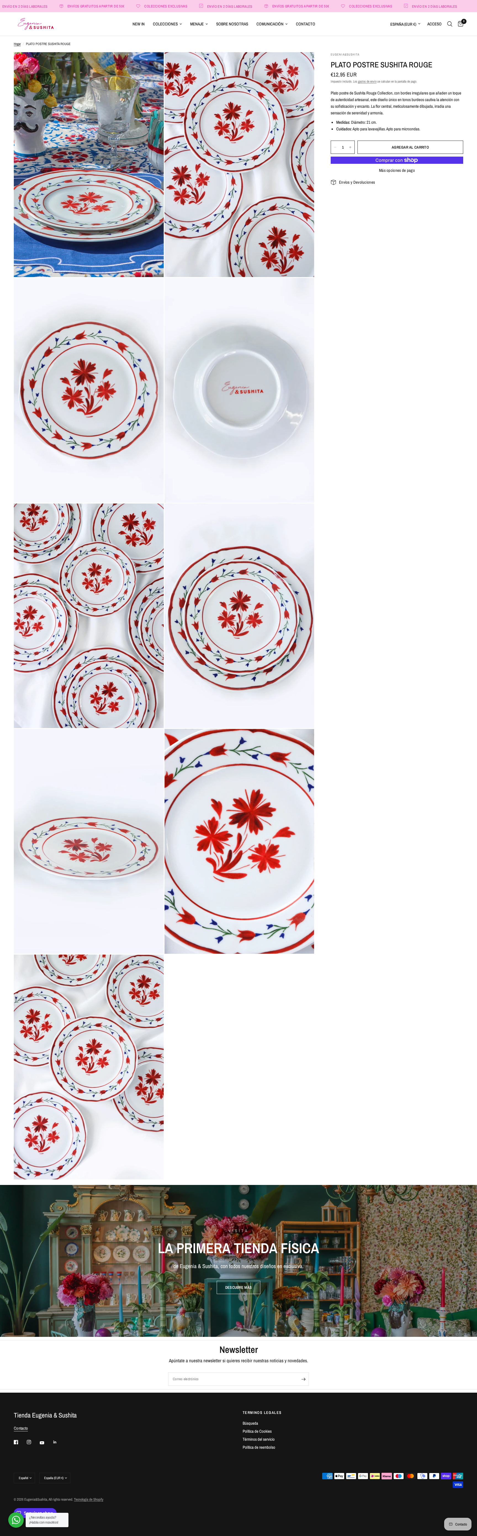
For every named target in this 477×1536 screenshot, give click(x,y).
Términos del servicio (259, 1439)
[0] (459, 24)
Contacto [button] (21, 1428)
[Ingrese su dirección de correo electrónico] (303, 1379)
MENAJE (197, 24)
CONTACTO (305, 24)
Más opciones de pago (397, 170)
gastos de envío (367, 81)
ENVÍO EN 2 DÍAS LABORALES (162, 6)
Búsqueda (250, 1423)
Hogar (17, 44)
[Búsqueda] (449, 24)
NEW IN (138, 24)
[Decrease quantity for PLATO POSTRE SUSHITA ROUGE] (335, 147)
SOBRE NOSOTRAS (232, 24)
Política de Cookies (257, 1431)
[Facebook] (20, 1442)
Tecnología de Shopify (88, 1499)
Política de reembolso (259, 1447)
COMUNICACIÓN (269, 24)
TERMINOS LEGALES (262, 1412)
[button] (238, 1287)
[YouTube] (46, 1443)
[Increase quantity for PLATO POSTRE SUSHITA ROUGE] (350, 147)
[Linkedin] (59, 1442)
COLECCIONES (165, 24)
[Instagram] (33, 1442)
